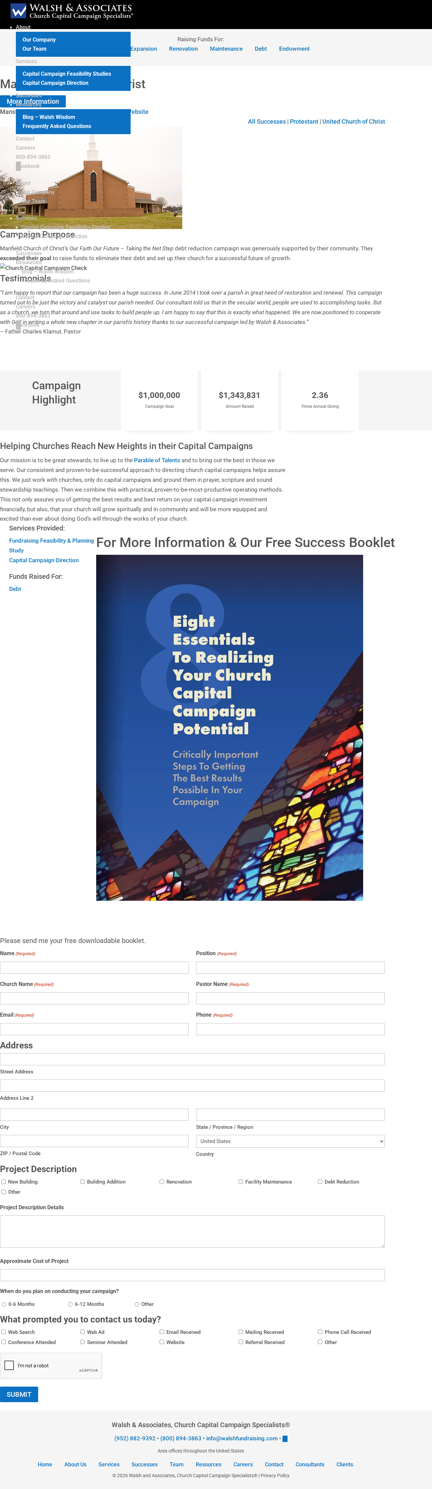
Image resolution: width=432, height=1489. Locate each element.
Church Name (27, 984)
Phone (214, 1015)
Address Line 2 (17, 1098)
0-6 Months (21, 1304)
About (23, 27)
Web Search (21, 1332)
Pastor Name (222, 984)
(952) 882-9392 (135, 1438)
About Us (75, 1464)
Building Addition (106, 1182)
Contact (25, 138)
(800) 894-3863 (180, 1438)
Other (14, 1192)
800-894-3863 (33, 157)
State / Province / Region (224, 1127)
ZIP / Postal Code (20, 1153)
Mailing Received (264, 1332)
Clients (344, 1464)
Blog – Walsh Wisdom (49, 117)
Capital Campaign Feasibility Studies (67, 74)
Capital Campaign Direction (55, 83)
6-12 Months (89, 1304)
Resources (29, 104)
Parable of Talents (157, 460)
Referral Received (265, 1342)
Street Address (16, 1072)
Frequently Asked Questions (57, 126)
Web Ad (95, 1332)
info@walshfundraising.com (242, 1438)
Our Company (39, 39)
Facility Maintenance (268, 1182)
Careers (25, 148)
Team (177, 1464)
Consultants (310, 1464)
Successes (29, 95)
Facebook (28, 166)
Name (17, 953)
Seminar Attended (107, 1342)
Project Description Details (32, 1207)
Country (205, 1154)
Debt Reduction (342, 1182)
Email (17, 1015)
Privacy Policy (275, 1475)
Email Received (183, 1332)
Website (175, 1342)
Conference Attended (32, 1342)
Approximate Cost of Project (34, 1261)
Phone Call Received (348, 1332)
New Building (23, 1182)
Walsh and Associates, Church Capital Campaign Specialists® (193, 1475)
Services (26, 61)
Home (45, 1464)
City (4, 1127)
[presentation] (51, 1366)
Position (216, 953)
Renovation (179, 1182)
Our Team (35, 49)
